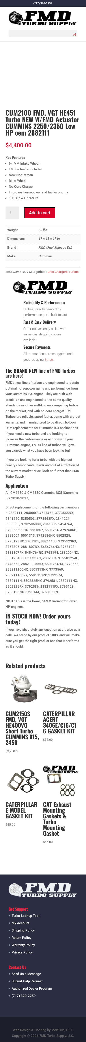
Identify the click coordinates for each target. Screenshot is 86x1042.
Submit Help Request (27, 981)
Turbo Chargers (56, 272)
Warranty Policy (23, 945)
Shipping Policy (23, 930)
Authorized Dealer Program (32, 989)
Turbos (74, 272)
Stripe (49, 360)
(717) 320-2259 (24, 996)
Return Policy (21, 938)
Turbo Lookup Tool (25, 916)
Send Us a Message (26, 974)
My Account (20, 923)
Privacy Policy (22, 952)
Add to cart (39, 212)
